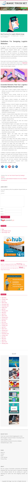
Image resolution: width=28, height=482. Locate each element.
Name (2, 208)
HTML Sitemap (4, 457)
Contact (2, 454)
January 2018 (4, 323)
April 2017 (4, 327)
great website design (12, 264)
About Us (3, 452)
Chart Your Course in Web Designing (9, 436)
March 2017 (4, 328)
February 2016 (5, 343)
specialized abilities (6, 267)
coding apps (6, 264)
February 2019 (5, 317)
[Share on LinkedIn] (13, 167)
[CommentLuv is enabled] (8, 220)
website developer (6, 269)
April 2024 (4, 297)
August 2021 (4, 307)
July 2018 (4, 320)
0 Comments (5, 36)
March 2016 (4, 341)
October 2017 (5, 325)
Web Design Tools (6, 232)
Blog (22, 35)
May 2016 (4, 338)
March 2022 (4, 302)
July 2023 (4, 301)
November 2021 (5, 306)
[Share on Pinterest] (9, 167)
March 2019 (4, 315)
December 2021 (5, 304)
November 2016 (5, 333)
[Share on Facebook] (2, 167)
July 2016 (4, 337)
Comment (2, 194)
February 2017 (5, 330)
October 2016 (5, 335)
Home (2, 455)
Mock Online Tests (11, 265)
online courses (17, 265)
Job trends (6, 265)
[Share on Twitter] (6, 167)
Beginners (2, 264)
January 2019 (4, 319)
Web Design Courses (6, 230)
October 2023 (5, 299)
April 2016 (4, 340)
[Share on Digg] (16, 167)
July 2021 (4, 309)
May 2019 (4, 312)
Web (21, 267)
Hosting (19, 264)
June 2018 (4, 322)
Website (2, 213)
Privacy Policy (4, 459)
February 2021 (5, 310)
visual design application (14, 267)
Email (2, 211)
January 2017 (4, 332)
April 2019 (4, 314)
